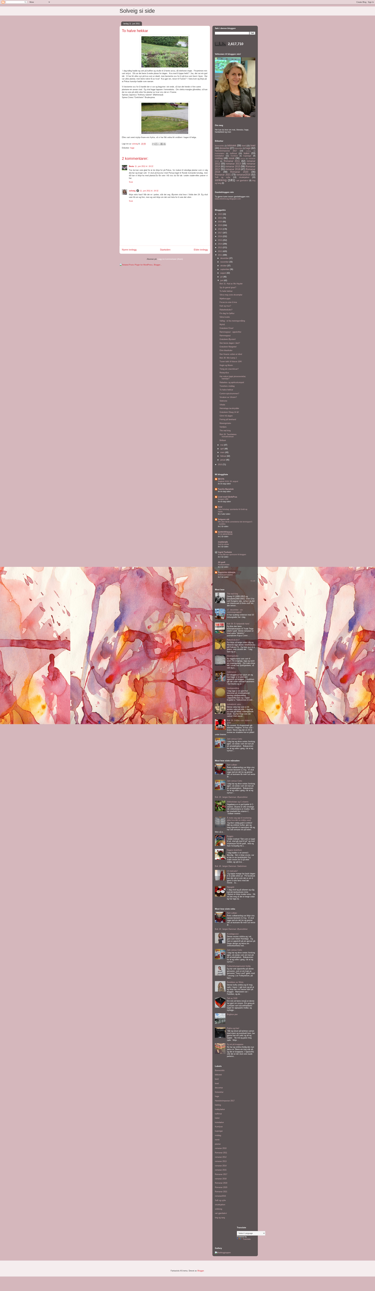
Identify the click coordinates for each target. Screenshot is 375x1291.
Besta (131, 166)
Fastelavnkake (224, 565)
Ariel (220, 507)
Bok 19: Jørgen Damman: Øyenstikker (231, 797)
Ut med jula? (232, 871)
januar (223, 460)
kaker (246, 153)
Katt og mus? (225, 306)
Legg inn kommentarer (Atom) (170, 259)
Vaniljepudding (233, 688)
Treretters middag (227, 386)
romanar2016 (243, 174)
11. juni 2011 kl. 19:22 (144, 166)
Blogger (200, 1271)
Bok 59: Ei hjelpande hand (238, 624)
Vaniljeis (223, 427)
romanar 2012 (220, 1157)
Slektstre (223, 401)
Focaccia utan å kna (228, 302)
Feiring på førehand (228, 419)
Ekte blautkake (226, 350)
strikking (221, 180)
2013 (220, 247)
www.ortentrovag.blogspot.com (228, 199)
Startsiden (165, 249)
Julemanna (231, 672)
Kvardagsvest (233, 934)
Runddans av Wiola (235, 982)
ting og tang (220, 1218)
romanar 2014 (220, 1166)
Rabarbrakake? (226, 310)
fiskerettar (238, 148)
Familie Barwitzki (226, 489)
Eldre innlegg (201, 249)
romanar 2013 (233, 163)
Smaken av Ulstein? (228, 397)
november (224, 262)
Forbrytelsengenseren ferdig (238, 966)
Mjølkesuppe (225, 298)
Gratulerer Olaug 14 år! (229, 412)
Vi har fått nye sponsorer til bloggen (232, 555)
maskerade (223, 542)
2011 (220, 255)
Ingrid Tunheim (225, 552)
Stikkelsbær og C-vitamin (237, 802)
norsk (231, 158)
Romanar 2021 (223, 174)
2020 (220, 222)
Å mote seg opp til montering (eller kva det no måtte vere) (239, 819)
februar (223, 456)
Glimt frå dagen (226, 416)
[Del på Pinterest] (164, 144)
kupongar (247, 156)
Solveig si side (137, 11)
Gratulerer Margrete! (228, 347)
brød (252, 145)
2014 (220, 244)
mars (222, 452)
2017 (220, 233)
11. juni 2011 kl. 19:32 (149, 191)
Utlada (222, 405)
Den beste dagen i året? (230, 343)
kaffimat (233, 153)
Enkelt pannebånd (225, 575)
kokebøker (219, 156)
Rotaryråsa (224, 373)
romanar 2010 (220, 1148)
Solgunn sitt (223, 519)
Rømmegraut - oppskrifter (230, 332)
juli (221, 277)
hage (132, 148)
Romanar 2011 (232, 161)
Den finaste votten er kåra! (231, 354)
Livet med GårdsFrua (227, 497)
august (223, 273)
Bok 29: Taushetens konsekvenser (228, 435)
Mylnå (222, 324)
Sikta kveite (225, 317)
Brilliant (223, 440)
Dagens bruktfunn (234, 850)
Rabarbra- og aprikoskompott (232, 382)
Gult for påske (223, 544)
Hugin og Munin (226, 365)
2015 (220, 240)
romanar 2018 (233, 169)
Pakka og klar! (233, 1028)
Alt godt (221, 562)
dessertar (224, 148)
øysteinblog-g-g (225, 532)
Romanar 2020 (239, 172)
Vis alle (252, 581)
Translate (247, 1239)
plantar (243, 158)
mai (222, 445)
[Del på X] (158, 144)
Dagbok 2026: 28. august (228, 481)
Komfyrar (234, 156)
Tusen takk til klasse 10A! (231, 361)
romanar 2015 (233, 166)
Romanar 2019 (221, 1183)
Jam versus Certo (234, 739)
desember (224, 258)
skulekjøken (244, 177)
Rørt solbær (232, 765)
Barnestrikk (219, 146)
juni (222, 280)
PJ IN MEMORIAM (225, 534)
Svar (131, 182)
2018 (220, 229)
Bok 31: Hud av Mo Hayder (231, 284)
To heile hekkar (226, 291)
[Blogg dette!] (156, 144)
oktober (223, 266)
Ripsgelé (230, 887)
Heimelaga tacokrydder (229, 408)
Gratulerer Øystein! (228, 339)
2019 (220, 225)
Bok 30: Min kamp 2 (228, 358)
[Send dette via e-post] (153, 144)
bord (244, 146)
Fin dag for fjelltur (227, 313)
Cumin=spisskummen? (229, 393)
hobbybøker (219, 153)
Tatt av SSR (232, 998)
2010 (220, 464)
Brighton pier (232, 1014)
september (225, 269)
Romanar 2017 (221, 1174)
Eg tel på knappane (235, 1044)
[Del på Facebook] (161, 144)
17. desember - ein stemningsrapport (235, 611)
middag (219, 158)
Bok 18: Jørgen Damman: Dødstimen (231, 866)
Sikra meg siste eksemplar (231, 295)
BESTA (221, 479)
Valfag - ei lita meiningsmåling (232, 321)
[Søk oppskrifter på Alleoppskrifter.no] (223, 1252)
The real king (225, 430)
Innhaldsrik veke (234, 704)
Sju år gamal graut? (228, 287)
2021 (220, 218)
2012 (220, 251)
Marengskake (225, 423)
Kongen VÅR (223, 499)
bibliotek (231, 145)
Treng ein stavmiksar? (229, 369)
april (222, 449)
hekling (248, 151)
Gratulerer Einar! (226, 328)
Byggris (230, 836)
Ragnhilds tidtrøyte (226, 572)
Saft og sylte (222, 177)
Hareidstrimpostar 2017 (226, 151)
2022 (220, 214)
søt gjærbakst (242, 180)
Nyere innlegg (129, 249)
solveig (132, 191)
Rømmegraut (225, 335)
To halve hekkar (226, 390)
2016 (220, 236)
